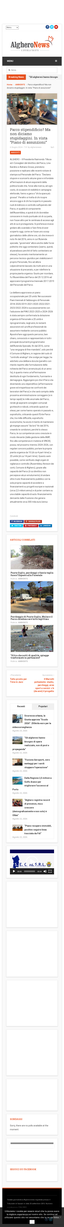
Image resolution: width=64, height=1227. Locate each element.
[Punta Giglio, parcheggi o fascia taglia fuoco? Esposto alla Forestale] (32, 557)
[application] (32, 862)
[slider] (29, 871)
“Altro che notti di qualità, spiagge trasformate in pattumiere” (30, 656)
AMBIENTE (20, 85)
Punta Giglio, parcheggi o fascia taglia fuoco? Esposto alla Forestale (32, 574)
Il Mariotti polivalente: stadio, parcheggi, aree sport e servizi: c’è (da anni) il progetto (44, 685)
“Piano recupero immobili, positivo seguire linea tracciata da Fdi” (38, 830)
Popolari (43, 706)
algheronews (35, 147)
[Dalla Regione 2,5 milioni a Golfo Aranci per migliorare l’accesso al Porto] (17, 780)
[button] (32, 862)
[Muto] (45, 871)
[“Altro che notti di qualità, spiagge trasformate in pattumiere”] (32, 638)
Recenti (21, 706)
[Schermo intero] (50, 871)
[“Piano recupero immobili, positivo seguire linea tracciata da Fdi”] (17, 827)
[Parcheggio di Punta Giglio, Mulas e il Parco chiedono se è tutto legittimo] (32, 597)
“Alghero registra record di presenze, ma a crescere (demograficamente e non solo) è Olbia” (31, 807)
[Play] (14, 871)
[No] (60, 1217)
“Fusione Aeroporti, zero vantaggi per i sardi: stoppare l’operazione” (37, 764)
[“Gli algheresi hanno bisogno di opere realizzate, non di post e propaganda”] (17, 740)
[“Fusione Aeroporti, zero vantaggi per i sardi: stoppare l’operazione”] (17, 762)
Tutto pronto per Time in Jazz (18, 680)
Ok (32, 1222)
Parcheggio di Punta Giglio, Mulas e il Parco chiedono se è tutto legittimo (32, 617)
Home (9, 85)
